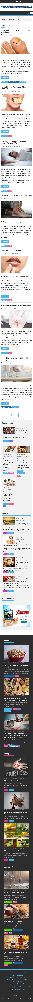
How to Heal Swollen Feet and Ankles (16, 196)
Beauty (5, 513)
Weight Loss (8, 711)
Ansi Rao (14, 308)
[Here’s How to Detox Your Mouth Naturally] (16, 102)
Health (10, 136)
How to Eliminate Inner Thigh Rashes (16, 305)
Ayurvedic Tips (10, 867)
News (11, 441)
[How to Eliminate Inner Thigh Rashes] (16, 319)
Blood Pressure (20, 977)
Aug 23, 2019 (9, 918)
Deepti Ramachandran (17, 198)
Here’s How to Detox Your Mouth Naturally (14, 88)
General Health (21, 473)
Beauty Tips (4, 81)
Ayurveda (12, 984)
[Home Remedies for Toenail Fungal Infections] (16, 45)
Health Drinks (20, 982)
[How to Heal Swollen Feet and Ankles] (16, 209)
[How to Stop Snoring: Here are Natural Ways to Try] (16, 157)
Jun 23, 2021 (20, 428)
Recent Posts (7, 423)
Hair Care (11, 789)
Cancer (9, 979)
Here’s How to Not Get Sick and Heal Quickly (16, 359)
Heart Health (12, 746)
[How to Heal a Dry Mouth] (16, 264)
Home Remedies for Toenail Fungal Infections (15, 31)
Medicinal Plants (21, 984)
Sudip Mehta (15, 253)
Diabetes (16, 979)
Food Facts (6, 441)
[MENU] (31, 13)
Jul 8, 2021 (20, 576)
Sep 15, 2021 (20, 518)
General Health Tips (13, 81)
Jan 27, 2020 (7, 454)
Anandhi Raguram (18, 890)
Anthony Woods (16, 146)
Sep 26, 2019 (21, 454)
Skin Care (11, 860)
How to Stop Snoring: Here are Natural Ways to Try (13, 142)
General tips (22, 81)
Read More (5, 77)
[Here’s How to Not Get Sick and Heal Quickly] (16, 373)
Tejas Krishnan (20, 430)
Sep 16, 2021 (9, 662)
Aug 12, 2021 (20, 558)
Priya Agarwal (17, 662)
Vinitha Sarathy (21, 578)
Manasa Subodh (16, 35)
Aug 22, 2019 (7, 487)
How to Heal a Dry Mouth (11, 251)
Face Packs (23, 973)
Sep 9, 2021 (20, 537)
